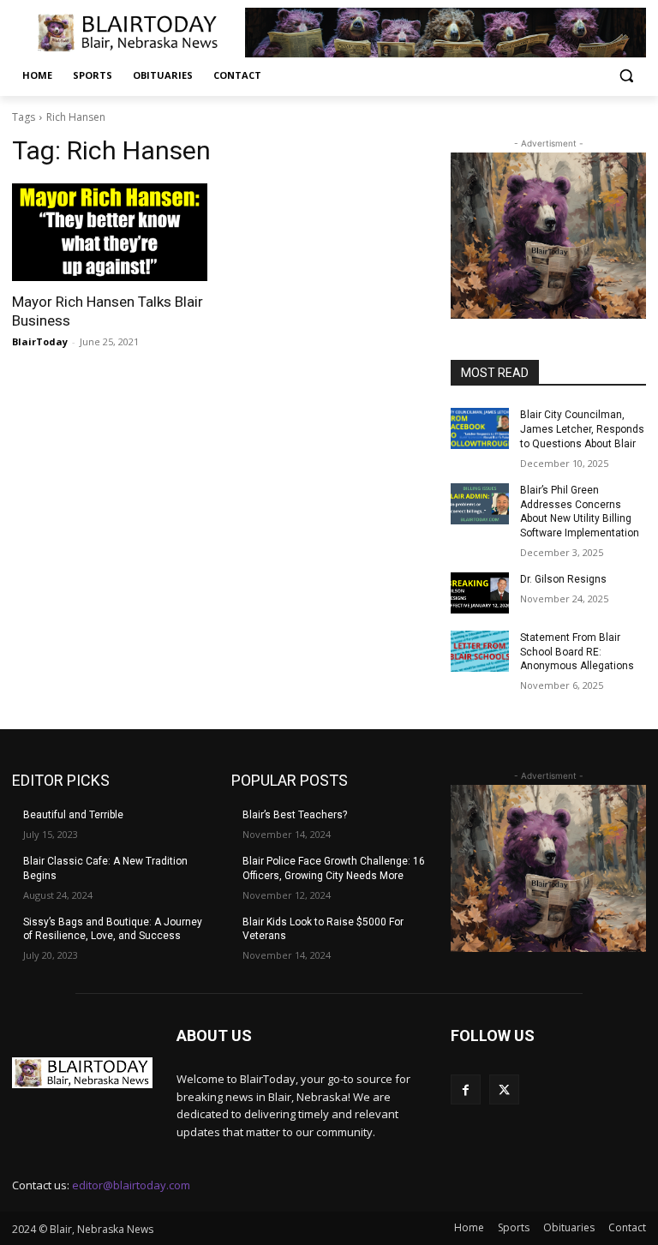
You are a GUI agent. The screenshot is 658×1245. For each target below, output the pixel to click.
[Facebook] (466, 1089)
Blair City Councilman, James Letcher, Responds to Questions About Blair (582, 429)
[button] (626, 76)
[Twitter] (504, 1089)
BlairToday (40, 341)
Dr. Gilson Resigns (563, 579)
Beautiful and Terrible (73, 815)
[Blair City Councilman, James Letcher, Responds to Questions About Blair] (480, 428)
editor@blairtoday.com (131, 1185)
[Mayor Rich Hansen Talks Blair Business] (109, 232)
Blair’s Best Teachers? (294, 815)
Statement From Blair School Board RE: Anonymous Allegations (577, 652)
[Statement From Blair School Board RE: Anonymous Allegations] (480, 651)
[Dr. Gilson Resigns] (480, 593)
